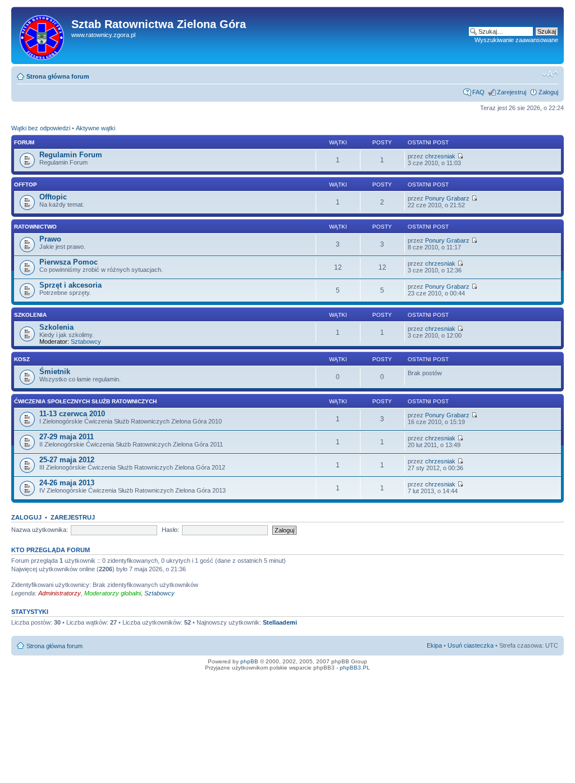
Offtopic (53, 197)
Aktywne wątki (95, 128)
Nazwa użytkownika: (39, 529)
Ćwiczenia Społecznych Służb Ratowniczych (85, 401)
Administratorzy (59, 593)
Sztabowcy (86, 341)
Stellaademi (280, 622)
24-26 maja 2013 (66, 483)
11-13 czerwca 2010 (72, 413)
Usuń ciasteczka (471, 645)
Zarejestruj (511, 92)
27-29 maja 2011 (66, 437)
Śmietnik (54, 371)
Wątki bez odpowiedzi (40, 128)
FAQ (478, 92)
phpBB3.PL (355, 667)
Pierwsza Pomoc (68, 262)
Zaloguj (548, 92)
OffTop (25, 184)
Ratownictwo (35, 227)
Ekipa (434, 645)
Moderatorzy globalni (112, 593)
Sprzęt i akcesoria (70, 285)
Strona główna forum (57, 76)
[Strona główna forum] (42, 35)
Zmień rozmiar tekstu (550, 74)
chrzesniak (440, 156)
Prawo (50, 239)
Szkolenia (30, 315)
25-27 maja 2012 (66, 460)
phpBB (249, 661)
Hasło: (170, 529)
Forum (24, 142)
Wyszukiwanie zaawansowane (516, 40)
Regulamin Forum (70, 155)
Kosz (22, 359)
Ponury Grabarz (447, 198)
